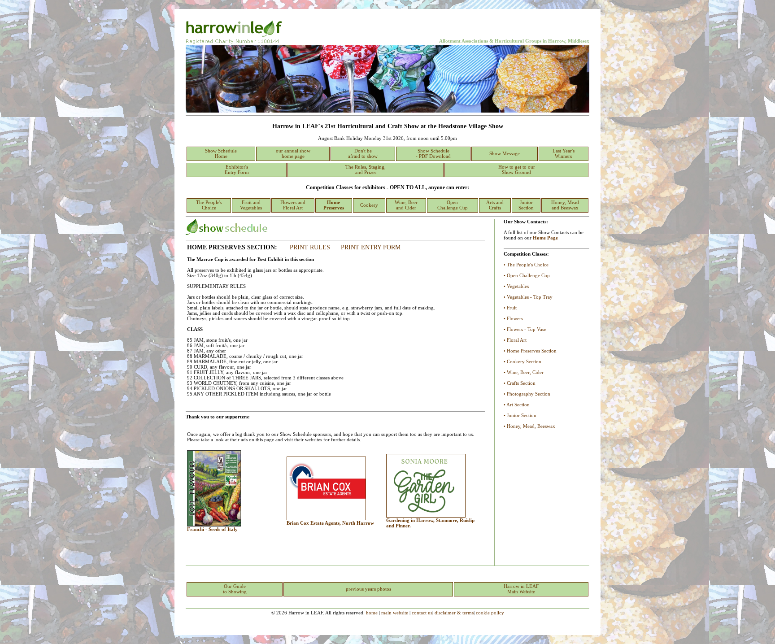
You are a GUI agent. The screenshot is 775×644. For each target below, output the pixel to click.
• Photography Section (527, 393)
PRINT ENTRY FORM (371, 247)
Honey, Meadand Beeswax (565, 205)
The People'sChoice (209, 205)
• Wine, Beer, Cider (524, 372)
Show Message (504, 153)
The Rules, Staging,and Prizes (365, 169)
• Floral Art (515, 340)
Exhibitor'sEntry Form (237, 169)
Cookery (369, 205)
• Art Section (517, 404)
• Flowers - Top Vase (525, 329)
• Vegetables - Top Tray (528, 297)
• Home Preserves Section (530, 350)
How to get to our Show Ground (516, 169)
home (372, 612)
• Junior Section (520, 415)
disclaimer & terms (454, 612)
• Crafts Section (520, 383)
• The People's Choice (526, 264)
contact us (422, 612)
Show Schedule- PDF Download (433, 153)
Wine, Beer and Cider (406, 205)
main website (394, 612)
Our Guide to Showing (235, 588)
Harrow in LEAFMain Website (521, 588)
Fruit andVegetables (251, 205)
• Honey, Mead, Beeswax (529, 426)
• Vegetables (516, 286)
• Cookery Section (522, 361)
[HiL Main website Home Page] (236, 43)
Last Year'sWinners (564, 153)
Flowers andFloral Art (292, 205)
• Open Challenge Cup (527, 275)
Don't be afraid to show (363, 153)
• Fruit (510, 307)
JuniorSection (526, 205)
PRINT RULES (310, 247)
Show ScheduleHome (221, 153)
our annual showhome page (293, 153)
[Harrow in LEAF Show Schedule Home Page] (387, 110)
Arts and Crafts (495, 205)
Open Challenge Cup (452, 205)
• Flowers (513, 318)
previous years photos (368, 589)
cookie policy (490, 612)
